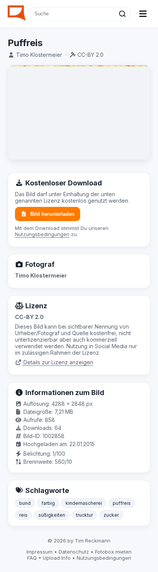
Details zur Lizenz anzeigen (57, 362)
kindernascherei (84, 503)
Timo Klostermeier (39, 54)
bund (25, 503)
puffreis (122, 503)
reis (23, 515)
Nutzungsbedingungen (42, 234)
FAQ (32, 558)
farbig (48, 503)
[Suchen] (122, 13)
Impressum (39, 552)
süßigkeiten (51, 515)
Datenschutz (74, 552)
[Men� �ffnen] (143, 13)
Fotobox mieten (113, 552)
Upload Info (57, 558)
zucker (111, 515)
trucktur (84, 515)
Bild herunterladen (52, 214)
